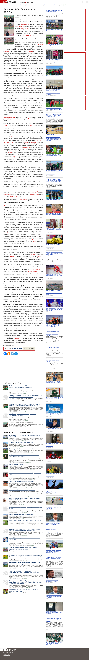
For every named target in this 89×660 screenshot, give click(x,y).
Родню (14, 156)
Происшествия (48, 5)
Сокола (10, 152)
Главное (22, 5)
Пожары (56, 5)
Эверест (26, 142)
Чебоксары (7, 258)
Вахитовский (36, 269)
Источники (34, 5)
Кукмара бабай (34, 194)
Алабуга (34, 192)
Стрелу (31, 51)
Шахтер (12, 256)
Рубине (30, 87)
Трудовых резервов (32, 271)
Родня (30, 119)
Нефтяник (7, 51)
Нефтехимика (23, 199)
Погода (41, 5)
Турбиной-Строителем (36, 191)
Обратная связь (6, 654)
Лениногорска (25, 24)
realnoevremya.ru (9, 44)
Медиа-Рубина (27, 147)
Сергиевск (33, 254)
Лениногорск (24, 28)
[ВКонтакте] (5, 353)
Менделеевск (38, 30)
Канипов (5, 273)
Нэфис (6, 144)
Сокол (23, 20)
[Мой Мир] (16, 353)
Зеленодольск (35, 142)
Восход (13, 137)
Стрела (6, 127)
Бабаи (6, 205)
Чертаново (17, 338)
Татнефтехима (13, 196)
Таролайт (38, 140)
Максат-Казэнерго (33, 240)
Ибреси (39, 256)
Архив (28, 5)
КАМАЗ (31, 125)
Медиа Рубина (28, 127)
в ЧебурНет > (64, 5)
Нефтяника (19, 26)
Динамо (40, 127)
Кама (10, 267)
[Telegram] (12, 353)
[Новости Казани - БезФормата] (8, 1)
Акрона (40, 337)
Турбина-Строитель (9, 117)
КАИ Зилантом (8, 233)
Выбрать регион (6, 655)
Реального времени (27, 35)
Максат (35, 241)
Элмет (6, 125)
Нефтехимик (7, 194)
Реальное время (16, 348)
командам (40, 44)
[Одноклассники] (8, 353)
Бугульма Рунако (8, 142)
